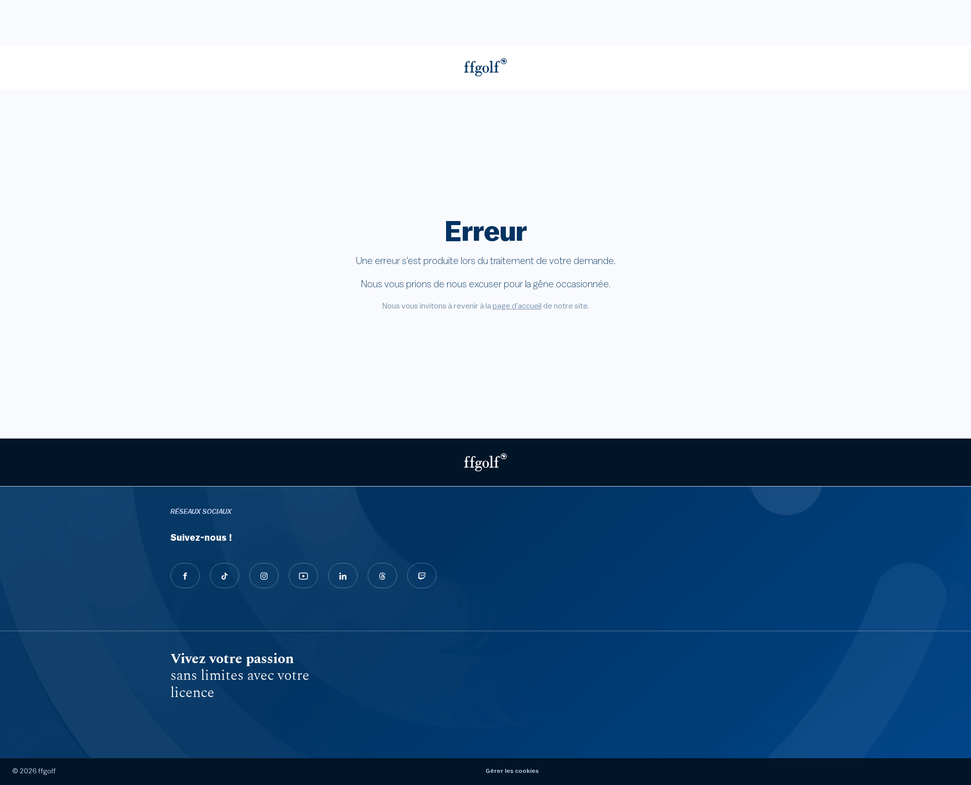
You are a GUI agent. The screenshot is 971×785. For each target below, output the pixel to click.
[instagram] (264, 575)
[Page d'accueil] (485, 67)
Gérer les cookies (512, 771)
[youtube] (303, 575)
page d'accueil (517, 306)
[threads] (382, 575)
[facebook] (185, 575)
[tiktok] (224, 575)
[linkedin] (343, 575)
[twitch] (421, 575)
